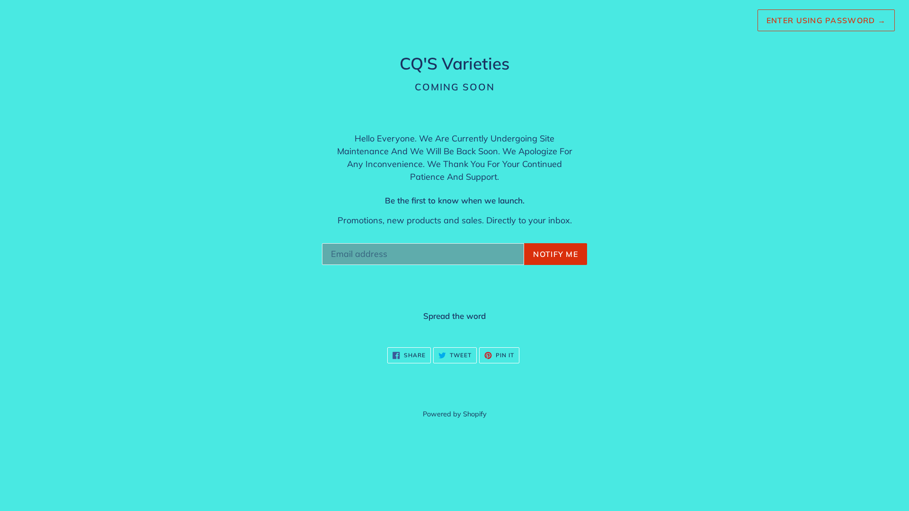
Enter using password (826, 20)
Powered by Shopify (455, 414)
